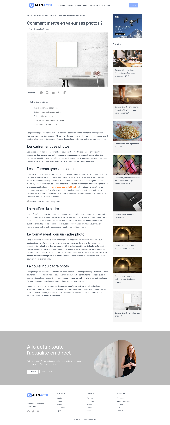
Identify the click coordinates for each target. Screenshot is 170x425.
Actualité (37, 16)
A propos (120, 398)
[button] (41, 92)
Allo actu (78, 419)
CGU (119, 408)
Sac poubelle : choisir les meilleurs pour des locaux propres (125, 279)
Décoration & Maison (49, 16)
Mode (89, 411)
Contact (120, 411)
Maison (89, 404)
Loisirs (89, 408)
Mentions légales (123, 401)
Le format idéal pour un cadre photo (51, 120)
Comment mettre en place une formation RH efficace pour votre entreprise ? (127, 110)
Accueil (29, 16)
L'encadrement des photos (47, 108)
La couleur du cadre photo (47, 124)
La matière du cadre (44, 116)
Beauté (59, 404)
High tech (90, 401)
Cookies (120, 404)
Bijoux (59, 411)
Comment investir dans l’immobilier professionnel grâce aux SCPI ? (125, 73)
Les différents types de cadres (48, 112)
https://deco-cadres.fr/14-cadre (64, 187)
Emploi (59, 401)
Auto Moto (61, 408)
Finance (90, 398)
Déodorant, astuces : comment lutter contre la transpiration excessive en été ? (127, 181)
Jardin (59, 398)
